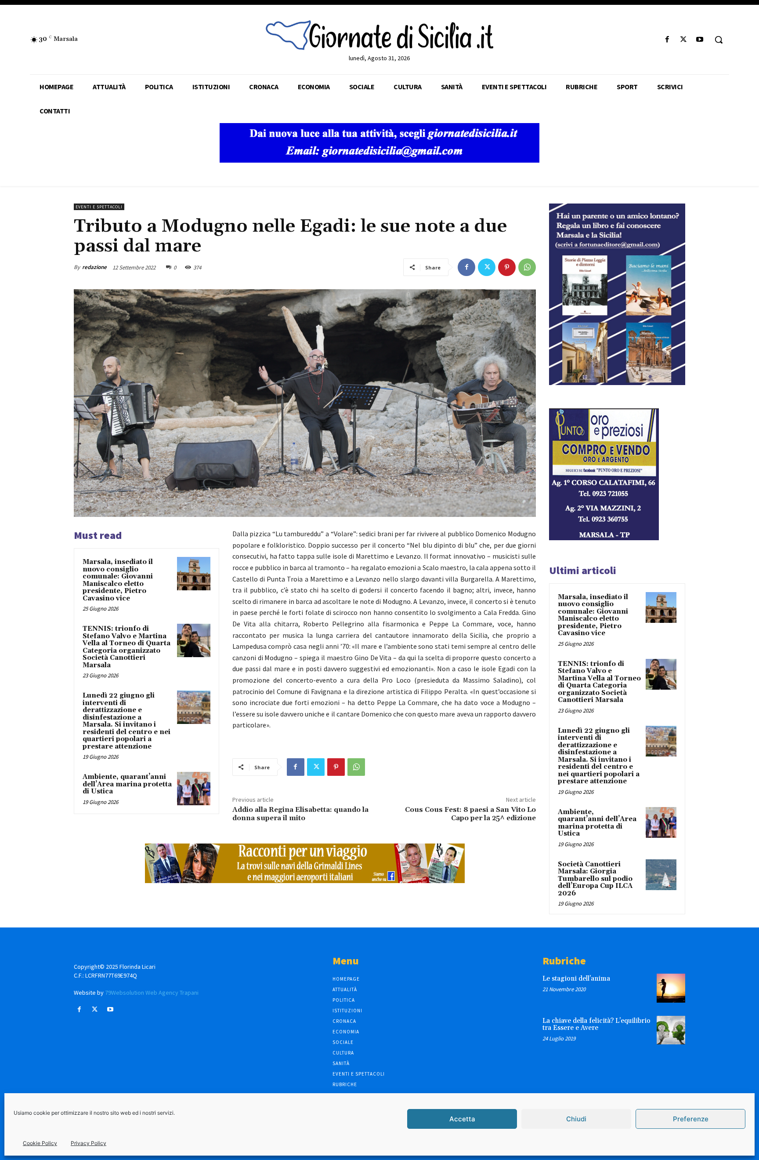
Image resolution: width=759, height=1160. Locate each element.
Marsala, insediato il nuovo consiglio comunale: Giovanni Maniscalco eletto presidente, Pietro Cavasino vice (118, 580)
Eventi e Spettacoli (99, 207)
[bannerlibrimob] (617, 382)
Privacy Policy (88, 1143)
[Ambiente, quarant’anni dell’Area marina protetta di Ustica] (193, 788)
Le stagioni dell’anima (576, 979)
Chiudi (576, 1119)
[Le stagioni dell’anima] (671, 988)
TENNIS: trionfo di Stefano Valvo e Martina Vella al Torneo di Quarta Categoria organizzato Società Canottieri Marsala (126, 647)
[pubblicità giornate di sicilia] (379, 160)
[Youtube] (700, 40)
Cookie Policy (40, 1143)
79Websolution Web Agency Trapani (152, 992)
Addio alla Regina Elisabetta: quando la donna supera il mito (300, 813)
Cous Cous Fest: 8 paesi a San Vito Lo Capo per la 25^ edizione (470, 813)
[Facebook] (667, 40)
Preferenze (690, 1119)
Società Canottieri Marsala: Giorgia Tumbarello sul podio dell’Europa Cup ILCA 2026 (595, 879)
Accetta (462, 1119)
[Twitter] (684, 40)
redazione (94, 267)
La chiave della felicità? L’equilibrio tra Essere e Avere (596, 1025)
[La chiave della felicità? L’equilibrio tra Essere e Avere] (671, 1030)
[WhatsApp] (527, 267)
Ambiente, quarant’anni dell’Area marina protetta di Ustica (127, 784)
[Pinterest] (507, 267)
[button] (718, 39)
